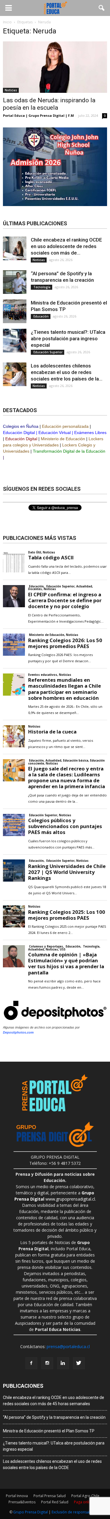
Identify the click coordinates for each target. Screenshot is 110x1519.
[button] (102, 8)
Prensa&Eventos (22, 1502)
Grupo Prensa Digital (30, 1512)
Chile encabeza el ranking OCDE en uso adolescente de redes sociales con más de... (66, 246)
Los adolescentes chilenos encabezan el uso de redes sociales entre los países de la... (66, 372)
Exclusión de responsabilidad (76, 1512)
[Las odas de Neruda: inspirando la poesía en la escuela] (55, 67)
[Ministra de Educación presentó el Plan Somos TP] (14, 311)
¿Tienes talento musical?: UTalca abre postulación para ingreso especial (68, 338)
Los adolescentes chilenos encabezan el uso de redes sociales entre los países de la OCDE (52, 1464)
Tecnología (41, 287)
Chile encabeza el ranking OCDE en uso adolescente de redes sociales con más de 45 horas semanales (53, 1400)
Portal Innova (17, 1495)
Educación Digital (19, 432)
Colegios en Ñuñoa (20, 426)
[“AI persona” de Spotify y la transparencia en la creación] (14, 282)
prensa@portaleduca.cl (68, 1346)
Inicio (7, 22)
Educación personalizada (65, 426)
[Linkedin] (63, 1363)
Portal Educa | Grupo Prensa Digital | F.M (38, 115)
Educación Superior (47, 352)
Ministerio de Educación (63, 438)
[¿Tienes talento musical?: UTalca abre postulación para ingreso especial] (14, 340)
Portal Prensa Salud (49, 1495)
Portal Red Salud (54, 1502)
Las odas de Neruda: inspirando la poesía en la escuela (49, 104)
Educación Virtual (54, 432)
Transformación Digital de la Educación (69, 451)
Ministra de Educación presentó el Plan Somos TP (48, 1431)
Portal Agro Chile (85, 1495)
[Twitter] (79, 1363)
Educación (41, 316)
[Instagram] (47, 1363)
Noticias (11, 90)
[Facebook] (31, 1363)
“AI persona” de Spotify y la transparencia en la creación (54, 1417)
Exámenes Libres (90, 432)
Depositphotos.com (18, 1032)
